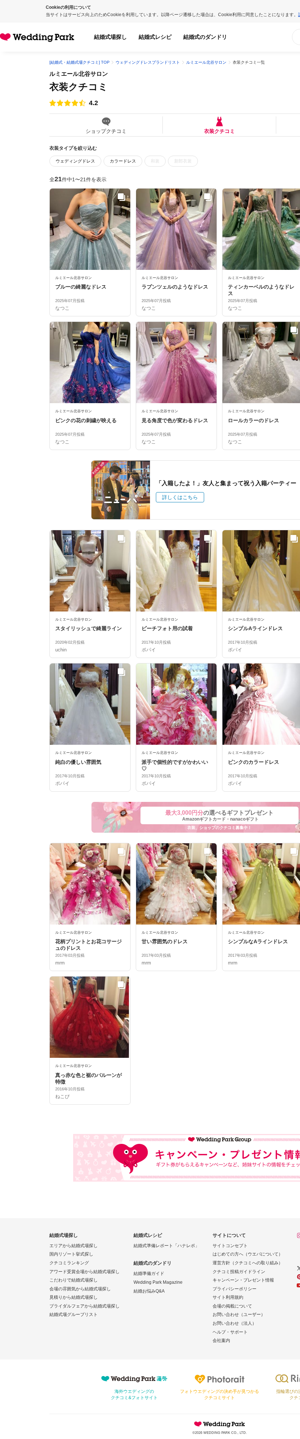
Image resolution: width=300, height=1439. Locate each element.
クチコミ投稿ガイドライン (239, 1271)
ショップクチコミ (106, 131)
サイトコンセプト (230, 1245)
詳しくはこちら (180, 497)
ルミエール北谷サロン (78, 74)
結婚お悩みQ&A (149, 1291)
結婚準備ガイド (149, 1273)
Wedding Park (219, 1424)
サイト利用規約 (228, 1297)
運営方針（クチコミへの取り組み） (248, 1262)
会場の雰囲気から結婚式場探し (80, 1288)
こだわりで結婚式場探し (73, 1280)
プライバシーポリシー (234, 1288)
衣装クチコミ (219, 131)
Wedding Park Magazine (158, 1282)
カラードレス (123, 161)
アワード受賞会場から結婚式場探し (84, 1271)
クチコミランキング (69, 1262)
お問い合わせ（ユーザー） (239, 1314)
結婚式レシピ (155, 37)
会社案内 (221, 1340)
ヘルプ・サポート (230, 1332)
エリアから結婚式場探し (73, 1245)
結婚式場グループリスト (73, 1314)
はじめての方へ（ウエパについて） (248, 1254)
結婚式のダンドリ (205, 37)
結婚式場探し (110, 37)
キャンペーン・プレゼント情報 (243, 1280)
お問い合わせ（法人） (234, 1323)
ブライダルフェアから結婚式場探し (84, 1306)
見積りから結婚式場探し (73, 1297)
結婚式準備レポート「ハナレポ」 (166, 1245)
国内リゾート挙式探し (71, 1254)
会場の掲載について (232, 1306)
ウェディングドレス (75, 161)
